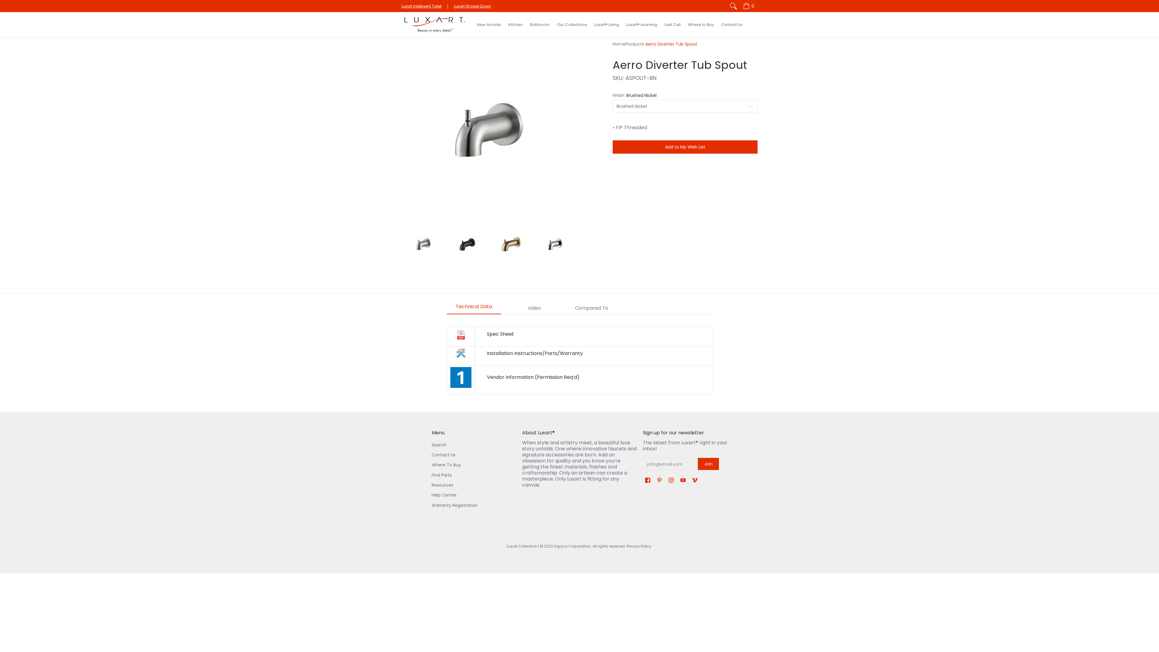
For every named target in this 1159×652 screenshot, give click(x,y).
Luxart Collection (522, 546)
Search (439, 445)
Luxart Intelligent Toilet (421, 6)
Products (634, 44)
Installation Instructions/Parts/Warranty (535, 353)
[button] (647, 480)
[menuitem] (750, 6)
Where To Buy (446, 465)
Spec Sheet (500, 334)
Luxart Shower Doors (472, 6)
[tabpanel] (579, 360)
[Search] (733, 6)
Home (619, 44)
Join (708, 464)
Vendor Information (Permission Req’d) (533, 377)
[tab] (474, 308)
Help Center (444, 495)
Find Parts (442, 475)
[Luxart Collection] (434, 25)
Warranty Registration (454, 505)
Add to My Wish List (685, 147)
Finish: (634, 95)
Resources (442, 485)
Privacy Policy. (639, 546)
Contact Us (443, 455)
